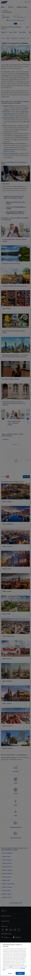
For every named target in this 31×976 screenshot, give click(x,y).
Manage (10, 973)
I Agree (20, 973)
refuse (10, 966)
